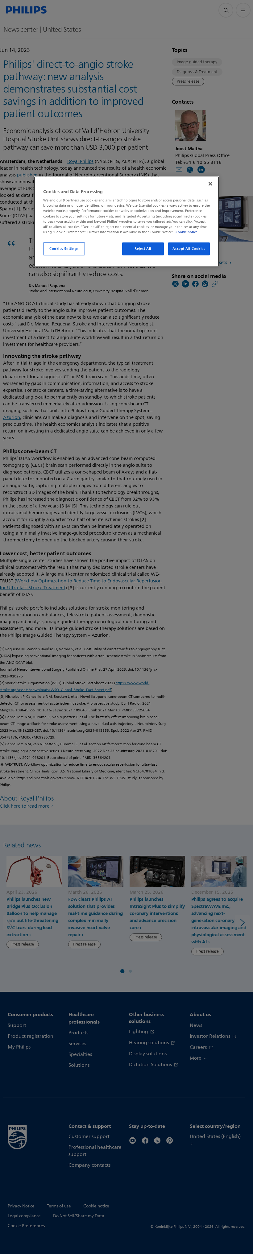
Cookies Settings (64, 249)
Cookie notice (186, 232)
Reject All (143, 249)
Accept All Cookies (188, 249)
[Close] (210, 184)
